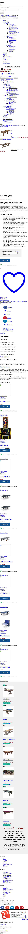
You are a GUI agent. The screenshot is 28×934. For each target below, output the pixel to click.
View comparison (4, 930)
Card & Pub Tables (13, 25)
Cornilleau (11, 41)
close (1, 4)
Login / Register (6, 63)
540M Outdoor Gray (6, 561)
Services (5, 55)
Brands (7, 36)
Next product (3, 139)
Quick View (3, 398)
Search (15, 18)
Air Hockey (8, 122)
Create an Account (12, 16)
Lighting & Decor (13, 27)
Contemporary (12, 49)
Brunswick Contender (8, 889)
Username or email (4, 7)
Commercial (11, 47)
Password (2, 10)
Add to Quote (5, 260)
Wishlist (4, 61)
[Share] (2, 932)
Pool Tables (11, 24)
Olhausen (11, 42)
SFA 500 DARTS (5, 401)
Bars (7, 90)
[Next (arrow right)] (2, 933)
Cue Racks (8, 114)
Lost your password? (4, 15)
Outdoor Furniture (13, 34)
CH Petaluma (14, 150)
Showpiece (11, 50)
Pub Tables (8, 103)
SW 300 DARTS (5, 667)
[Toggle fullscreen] (3, 932)
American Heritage (10, 73)
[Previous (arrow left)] (0, 933)
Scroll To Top (3, 924)
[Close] (0, 489)
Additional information (8, 329)
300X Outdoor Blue (6, 519)
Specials (5, 53)
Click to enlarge (3, 192)
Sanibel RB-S (14, 137)
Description (5, 328)
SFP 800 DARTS (5, 476)
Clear (17, 251)
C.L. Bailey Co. (12, 38)
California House (12, 40)
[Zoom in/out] (4, 932)
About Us (5, 54)
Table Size (4, 251)
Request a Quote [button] (4, 415)
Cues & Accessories (13, 28)
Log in (2, 12)
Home (4, 20)
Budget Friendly (12, 46)
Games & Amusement (14, 32)
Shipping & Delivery (7, 330)
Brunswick (11, 37)
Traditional (11, 51)
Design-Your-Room (7, 56)
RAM (10, 43)
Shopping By (6, 22)
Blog (4, 58)
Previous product (4, 126)
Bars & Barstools (12, 31)
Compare (2, 300)
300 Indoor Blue (5, 636)
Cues (7, 117)
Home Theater (12, 33)
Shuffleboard (12, 29)
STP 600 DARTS (5, 593)
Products (8, 23)
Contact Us (5, 59)
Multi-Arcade (4, 445)
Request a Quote (6, 254)
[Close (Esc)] (0, 932)
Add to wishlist (3, 298)
